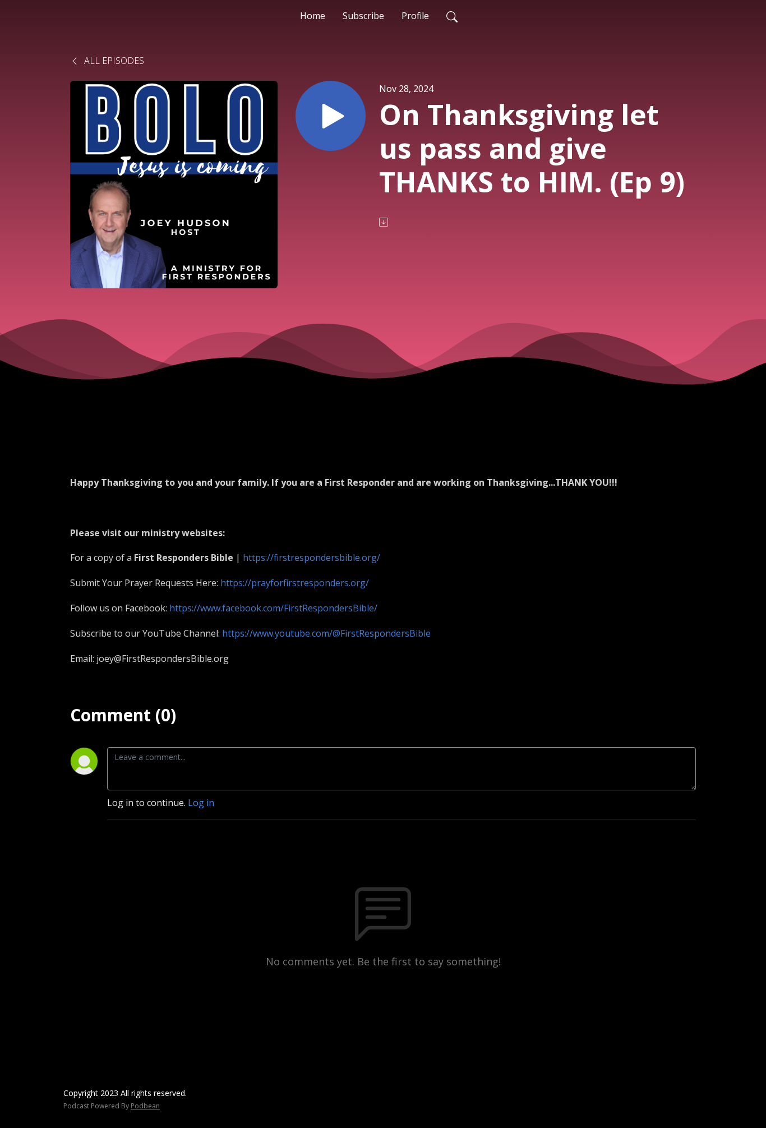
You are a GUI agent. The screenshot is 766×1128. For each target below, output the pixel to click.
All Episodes (113, 60)
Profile (415, 16)
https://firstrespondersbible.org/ (311, 557)
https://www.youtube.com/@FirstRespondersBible (326, 633)
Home (312, 16)
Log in (201, 802)
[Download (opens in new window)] (384, 222)
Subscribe (363, 16)
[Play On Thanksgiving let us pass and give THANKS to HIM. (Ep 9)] (331, 116)
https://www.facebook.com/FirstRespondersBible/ (273, 608)
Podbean (145, 1106)
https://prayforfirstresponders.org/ (294, 583)
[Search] (452, 15)
